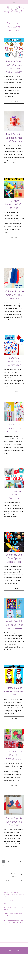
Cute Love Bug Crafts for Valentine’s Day (14, 755)
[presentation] (14, 48)
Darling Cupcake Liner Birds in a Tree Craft (14, 822)
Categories (7, 935)
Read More (14, 101)
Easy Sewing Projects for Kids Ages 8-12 (14, 494)
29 (20, 861)
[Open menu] (14, 2)
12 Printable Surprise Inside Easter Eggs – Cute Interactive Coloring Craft (13, 922)
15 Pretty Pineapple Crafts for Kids (14, 204)
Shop (23, 935)
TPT (14, 938)
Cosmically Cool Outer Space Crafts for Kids (14, 558)
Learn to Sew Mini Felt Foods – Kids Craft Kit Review (14, 625)
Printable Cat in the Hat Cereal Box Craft (14, 691)
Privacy (16, 935)
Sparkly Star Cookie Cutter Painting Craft (14, 361)
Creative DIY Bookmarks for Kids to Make (14, 428)
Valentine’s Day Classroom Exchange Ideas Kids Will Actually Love (14, 895)
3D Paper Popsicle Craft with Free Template (14, 295)
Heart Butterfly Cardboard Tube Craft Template (14, 138)
